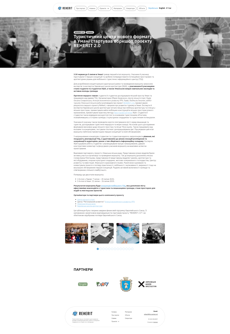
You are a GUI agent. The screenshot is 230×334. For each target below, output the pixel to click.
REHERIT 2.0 (79, 32)
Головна (114, 312)
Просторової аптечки (123, 112)
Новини (92, 8)
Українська (153, 8)
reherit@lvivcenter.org (151, 314)
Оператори (130, 8)
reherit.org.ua (79, 319)
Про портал (80, 8)
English (162, 8)
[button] (98, 249)
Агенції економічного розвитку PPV (120, 201)
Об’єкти (142, 8)
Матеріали (118, 8)
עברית (168, 8)
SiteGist (155, 322)
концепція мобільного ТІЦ (113, 185)
